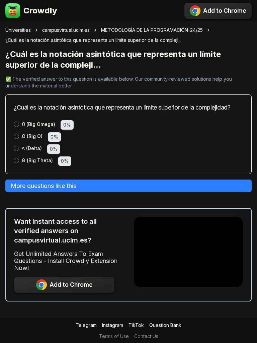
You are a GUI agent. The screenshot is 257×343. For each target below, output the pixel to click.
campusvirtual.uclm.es (66, 30)
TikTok (136, 325)
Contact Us (146, 336)
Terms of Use (114, 336)
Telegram (86, 325)
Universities (18, 30)
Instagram (112, 325)
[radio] (16, 124)
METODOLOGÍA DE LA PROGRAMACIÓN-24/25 (152, 30)
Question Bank (165, 325)
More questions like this (43, 185)
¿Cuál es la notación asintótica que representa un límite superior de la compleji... (93, 40)
